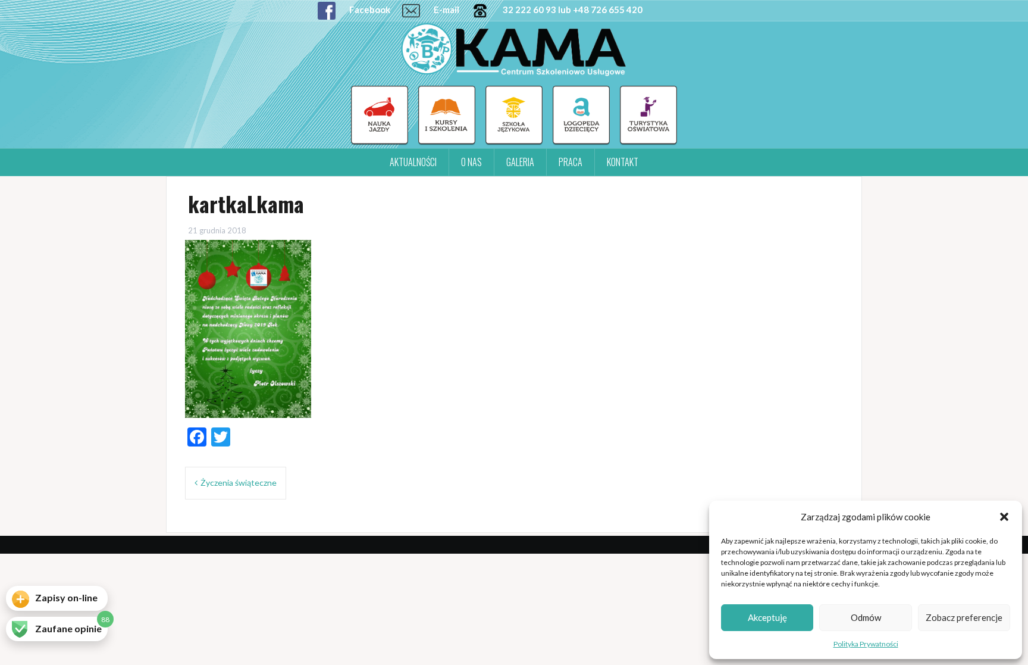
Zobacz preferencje (964, 617)
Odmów (866, 617)
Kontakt (622, 162)
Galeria (520, 162)
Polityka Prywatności (865, 643)
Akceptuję (767, 617)
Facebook (368, 9)
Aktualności (413, 162)
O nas (471, 162)
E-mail (445, 9)
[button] (1004, 517)
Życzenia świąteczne (238, 482)
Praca (570, 162)
